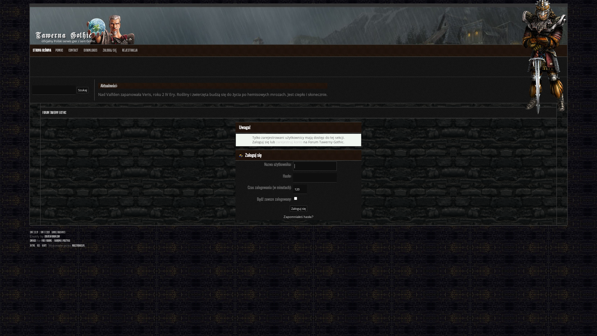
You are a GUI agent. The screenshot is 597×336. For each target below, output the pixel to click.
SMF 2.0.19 (34, 232)
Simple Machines (58, 232)
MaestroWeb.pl (78, 245)
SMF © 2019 (45, 232)
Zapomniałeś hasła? (298, 217)
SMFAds (33, 240)
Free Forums (47, 240)
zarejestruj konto (289, 142)
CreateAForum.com (52, 236)
